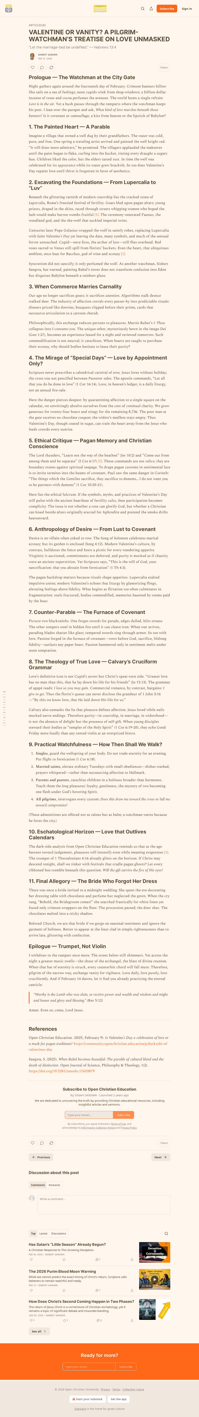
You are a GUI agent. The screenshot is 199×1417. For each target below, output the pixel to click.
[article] (99, 1252)
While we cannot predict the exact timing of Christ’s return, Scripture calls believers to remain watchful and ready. (78, 1279)
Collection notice (133, 1389)
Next (158, 1157)
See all (36, 1331)
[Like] (33, 67)
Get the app (119, 1399)
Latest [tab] (43, 1233)
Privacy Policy (129, 1127)
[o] (155, 1279)
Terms (116, 1389)
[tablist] (45, 1185)
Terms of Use (118, 1124)
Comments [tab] (38, 1185)
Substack (80, 1409)
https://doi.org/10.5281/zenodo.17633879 (62, 1071)
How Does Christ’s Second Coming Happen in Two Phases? (81, 1301)
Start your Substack (89, 1399)
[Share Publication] (151, 8)
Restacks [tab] (54, 1185)
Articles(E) (37, 25)
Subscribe (167, 8)
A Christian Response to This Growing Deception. (61, 1250)
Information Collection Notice (98, 1127)
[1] (97, 215)
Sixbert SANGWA (48, 54)
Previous (43, 1157)
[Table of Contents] (4, 708)
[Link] (23, 77)
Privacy (105, 1389)
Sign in (187, 8)
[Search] (143, 8)
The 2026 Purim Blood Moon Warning (62, 1271)
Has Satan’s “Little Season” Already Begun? (67, 1244)
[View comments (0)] (42, 67)
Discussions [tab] (58, 1233)
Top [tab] (33, 1233)
